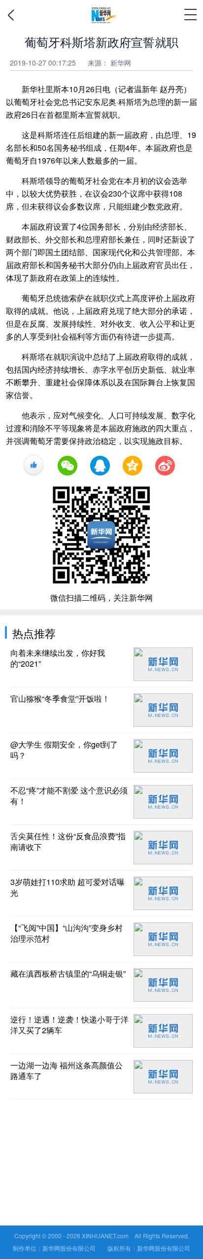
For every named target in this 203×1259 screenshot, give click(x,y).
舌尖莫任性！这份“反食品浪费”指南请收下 (68, 841)
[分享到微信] (67, 466)
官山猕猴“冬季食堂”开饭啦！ (60, 698)
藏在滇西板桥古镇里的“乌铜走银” (68, 973)
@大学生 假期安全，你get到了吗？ (64, 750)
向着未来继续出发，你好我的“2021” (57, 658)
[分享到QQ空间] (132, 466)
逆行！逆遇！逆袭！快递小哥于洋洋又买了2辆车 (69, 1025)
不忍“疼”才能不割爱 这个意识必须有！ (69, 796)
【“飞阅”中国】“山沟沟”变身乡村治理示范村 (66, 933)
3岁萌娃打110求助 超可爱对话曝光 (67, 887)
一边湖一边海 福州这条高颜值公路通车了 (66, 1071)
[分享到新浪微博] (165, 466)
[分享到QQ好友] (100, 466)
